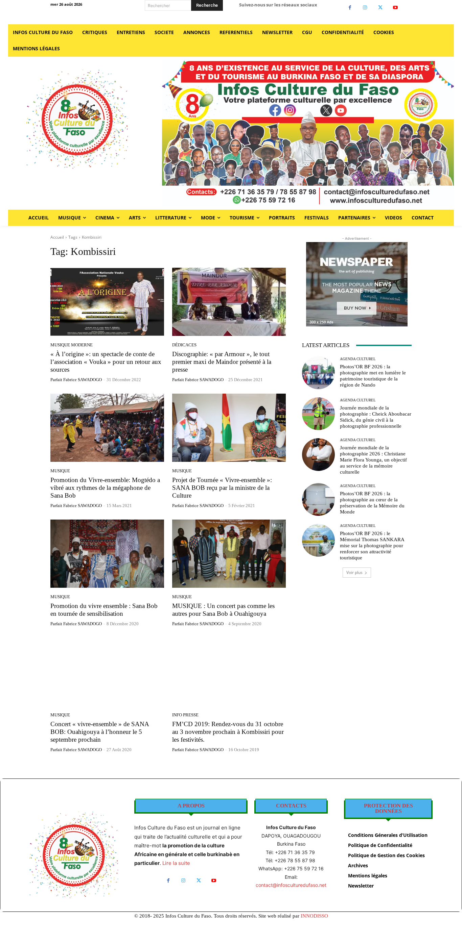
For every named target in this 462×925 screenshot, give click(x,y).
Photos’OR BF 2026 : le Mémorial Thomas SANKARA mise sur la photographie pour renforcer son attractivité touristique (372, 545)
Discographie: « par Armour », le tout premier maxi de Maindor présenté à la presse (221, 361)
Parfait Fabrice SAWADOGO (76, 379)
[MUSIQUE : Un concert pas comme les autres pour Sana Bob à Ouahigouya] (229, 554)
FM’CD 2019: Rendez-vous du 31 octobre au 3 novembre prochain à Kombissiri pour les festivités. (228, 731)
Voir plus (354, 572)
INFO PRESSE (185, 715)
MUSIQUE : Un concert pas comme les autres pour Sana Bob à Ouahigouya (223, 609)
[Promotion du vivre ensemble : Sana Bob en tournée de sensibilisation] (107, 554)
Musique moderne (71, 345)
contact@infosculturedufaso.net (291, 885)
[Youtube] (395, 8)
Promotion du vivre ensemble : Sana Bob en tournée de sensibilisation (104, 609)
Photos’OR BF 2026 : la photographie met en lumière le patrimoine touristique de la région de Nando (373, 376)
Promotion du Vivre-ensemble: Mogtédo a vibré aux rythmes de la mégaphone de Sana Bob (105, 487)
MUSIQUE (60, 471)
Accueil (57, 237)
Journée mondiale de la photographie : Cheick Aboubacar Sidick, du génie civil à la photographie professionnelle (375, 417)
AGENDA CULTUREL (358, 359)
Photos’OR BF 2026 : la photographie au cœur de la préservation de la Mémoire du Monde (372, 502)
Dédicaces (184, 345)
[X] (380, 8)
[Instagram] (365, 8)
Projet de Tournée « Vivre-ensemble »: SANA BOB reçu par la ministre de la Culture (222, 487)
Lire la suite (176, 863)
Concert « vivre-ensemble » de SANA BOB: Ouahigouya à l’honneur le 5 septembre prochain (99, 731)
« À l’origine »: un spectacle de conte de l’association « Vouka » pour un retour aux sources (105, 361)
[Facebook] (350, 8)
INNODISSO (314, 916)
